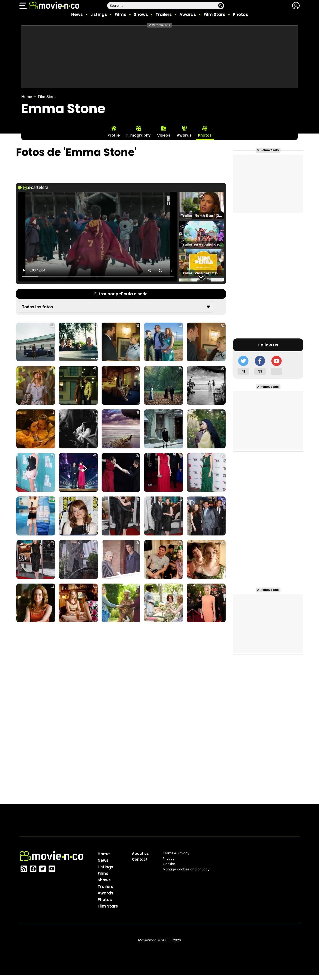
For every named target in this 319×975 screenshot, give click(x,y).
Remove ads (161, 25)
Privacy (168, 858)
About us (140, 853)
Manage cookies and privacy (186, 869)
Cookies (169, 864)
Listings (98, 14)
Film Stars (214, 14)
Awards (187, 14)
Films (120, 14)
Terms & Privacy (176, 853)
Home (26, 96)
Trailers (164, 14)
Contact (140, 859)
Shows (141, 14)
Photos (240, 14)
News (77, 14)
